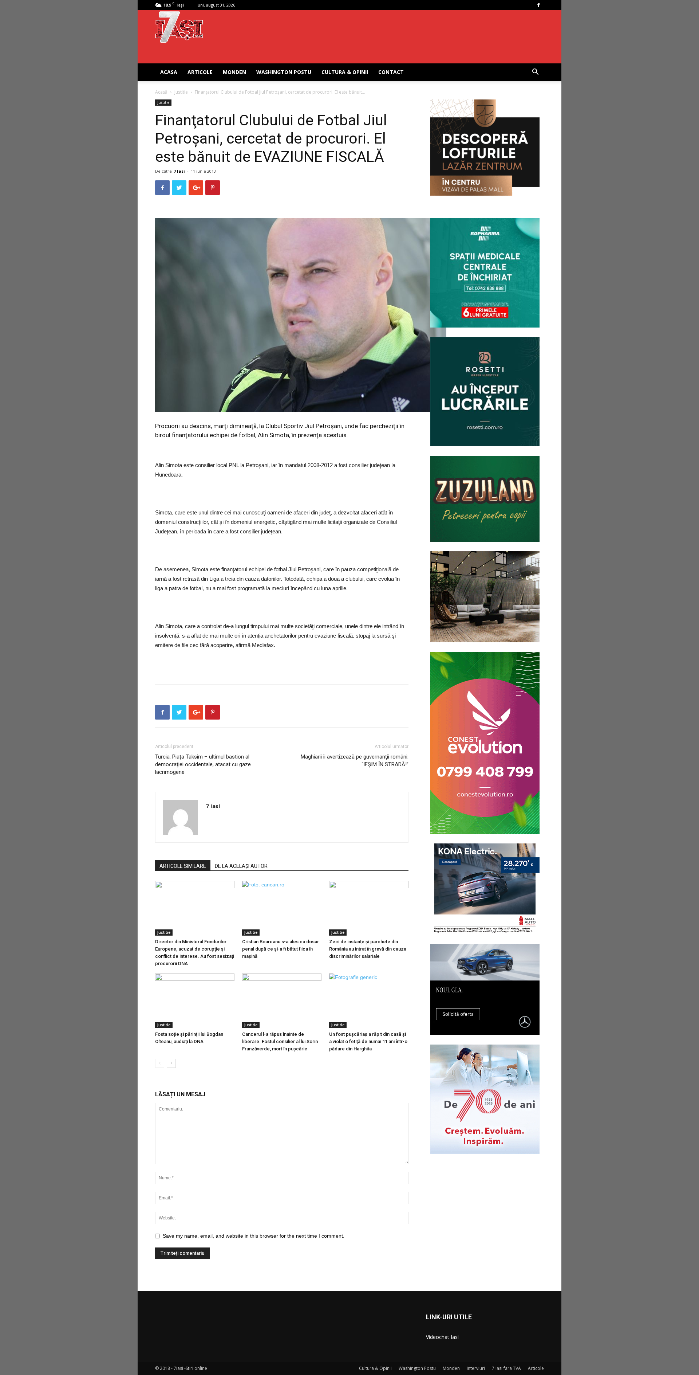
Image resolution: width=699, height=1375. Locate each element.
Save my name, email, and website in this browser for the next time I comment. (253, 1236)
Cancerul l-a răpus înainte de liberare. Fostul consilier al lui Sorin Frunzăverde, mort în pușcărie (280, 1041)
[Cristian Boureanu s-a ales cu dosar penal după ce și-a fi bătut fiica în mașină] (281, 908)
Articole (200, 71)
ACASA (168, 71)
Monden (234, 71)
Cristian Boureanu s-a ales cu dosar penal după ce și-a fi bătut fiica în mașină (280, 949)
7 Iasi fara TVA (506, 1368)
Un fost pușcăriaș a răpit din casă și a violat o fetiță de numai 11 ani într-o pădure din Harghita (368, 1041)
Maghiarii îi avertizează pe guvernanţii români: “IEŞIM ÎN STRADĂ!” (354, 760)
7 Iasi (179, 171)
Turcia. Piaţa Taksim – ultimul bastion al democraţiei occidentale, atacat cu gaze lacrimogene (203, 764)
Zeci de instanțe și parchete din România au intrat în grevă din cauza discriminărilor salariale (367, 949)
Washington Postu (283, 71)
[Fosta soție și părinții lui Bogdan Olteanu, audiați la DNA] (194, 1001)
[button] (535, 72)
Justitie (181, 92)
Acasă (161, 92)
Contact (391, 71)
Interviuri (476, 1368)
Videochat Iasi (442, 1336)
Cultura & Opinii (344, 71)
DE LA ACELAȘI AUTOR (241, 866)
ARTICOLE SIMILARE (182, 866)
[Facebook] (538, 5)
